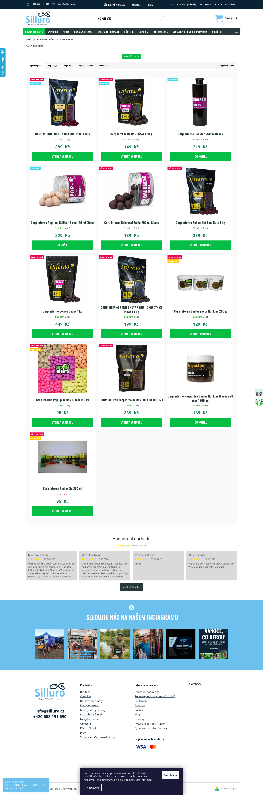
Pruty (83, 732)
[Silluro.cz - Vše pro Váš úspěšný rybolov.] (50, 691)
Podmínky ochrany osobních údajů (155, 696)
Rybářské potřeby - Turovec (151, 728)
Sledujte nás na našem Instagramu (132, 617)
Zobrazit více (131, 587)
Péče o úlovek (88, 728)
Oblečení (85, 723)
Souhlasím (170, 775)
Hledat (163, 18)
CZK (217, 4)
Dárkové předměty (91, 701)
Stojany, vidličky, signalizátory (97, 737)
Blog (150, 5)
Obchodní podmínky (147, 692)
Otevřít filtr (131, 56)
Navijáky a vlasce (90, 719)
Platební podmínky (186, 4)
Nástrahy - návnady (91, 714)
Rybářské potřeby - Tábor (150, 723)
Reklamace (205, 4)
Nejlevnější (53, 65)
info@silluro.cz (49, 711)
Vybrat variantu (62, 156)
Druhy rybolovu (89, 705)
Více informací (144, 780)
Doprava (140, 705)
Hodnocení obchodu (132, 538)
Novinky (139, 719)
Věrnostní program (114, 5)
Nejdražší (68, 65)
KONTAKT (136, 5)
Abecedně (103, 65)
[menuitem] (34, 31)
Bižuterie (85, 692)
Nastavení (92, 787)
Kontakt (139, 710)
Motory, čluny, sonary (93, 710)
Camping (85, 696)
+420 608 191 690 (49, 716)
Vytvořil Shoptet (229, 788)
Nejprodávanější (85, 65)
